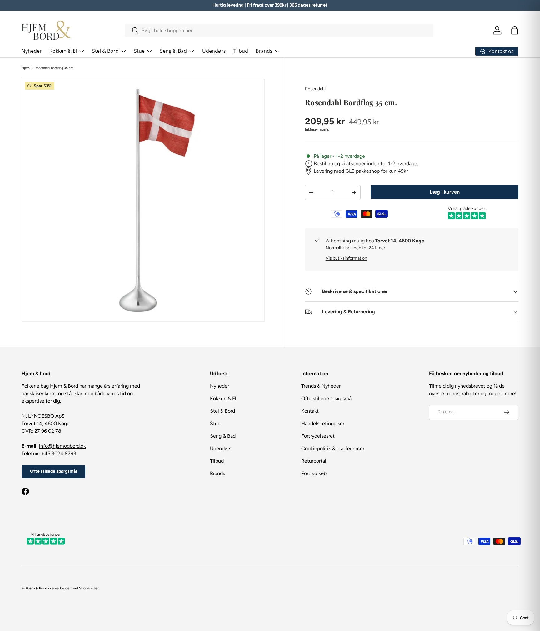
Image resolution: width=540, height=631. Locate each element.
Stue (139, 50)
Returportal (313, 461)
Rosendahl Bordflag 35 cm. (54, 68)
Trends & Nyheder (321, 386)
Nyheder (32, 50)
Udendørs (214, 50)
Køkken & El (63, 50)
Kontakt (310, 411)
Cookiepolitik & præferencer (332, 448)
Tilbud (240, 50)
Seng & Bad (173, 50)
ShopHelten (89, 588)
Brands (264, 50)
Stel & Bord (105, 50)
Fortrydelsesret (318, 436)
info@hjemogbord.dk (62, 446)
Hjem (26, 68)
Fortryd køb (314, 473)
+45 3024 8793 (58, 453)
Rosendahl (315, 89)
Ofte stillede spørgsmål (53, 471)
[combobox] (279, 30)
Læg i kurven (445, 192)
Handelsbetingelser (322, 423)
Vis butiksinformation (346, 258)
